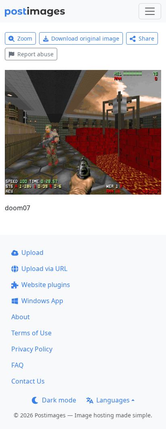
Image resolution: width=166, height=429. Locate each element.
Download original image (85, 38)
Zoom (24, 38)
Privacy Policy (31, 349)
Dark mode (59, 400)
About (20, 316)
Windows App (42, 300)
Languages (113, 400)
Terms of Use (31, 332)
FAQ (17, 365)
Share (146, 38)
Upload (32, 252)
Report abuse (35, 54)
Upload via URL (44, 268)
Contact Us (28, 381)
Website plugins (45, 284)
